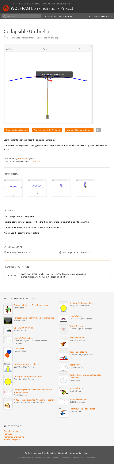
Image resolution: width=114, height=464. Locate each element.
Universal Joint (76, 388)
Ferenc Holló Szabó (35, 402)
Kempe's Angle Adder (23, 338)
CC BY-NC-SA (35, 161)
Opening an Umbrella (23, 328)
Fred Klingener (20, 395)
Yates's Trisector (76, 326)
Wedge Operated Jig (78, 352)
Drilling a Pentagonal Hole (81, 303)
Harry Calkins (20, 320)
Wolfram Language (42, 3)
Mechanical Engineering (14, 437)
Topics (48, 16)
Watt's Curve (75, 365)
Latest (57, 16)
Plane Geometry (11, 431)
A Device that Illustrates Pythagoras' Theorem (34, 400)
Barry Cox (18, 367)
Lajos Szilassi (87, 354)
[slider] (28, 49)
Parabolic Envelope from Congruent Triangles (34, 318)
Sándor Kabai (20, 330)
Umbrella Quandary (78, 399)
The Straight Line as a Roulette (82, 409)
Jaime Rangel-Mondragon (80, 328)
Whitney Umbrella (77, 338)
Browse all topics (11, 439)
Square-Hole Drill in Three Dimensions (31, 305)
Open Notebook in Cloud (17, 130)
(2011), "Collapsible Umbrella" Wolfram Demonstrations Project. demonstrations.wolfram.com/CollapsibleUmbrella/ (55, 275)
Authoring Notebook (100, 16)
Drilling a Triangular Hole (25, 364)
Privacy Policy (78, 458)
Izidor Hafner (19, 340)
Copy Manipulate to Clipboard (47, 130)
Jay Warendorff (76, 367)
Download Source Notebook (79, 130)
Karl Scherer (23, 158)
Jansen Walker (75, 316)
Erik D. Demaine (33, 340)
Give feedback (91, 458)
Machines (8, 434)
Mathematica (63, 3)
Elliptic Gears (19, 348)
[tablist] (57, 188)
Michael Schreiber (77, 340)
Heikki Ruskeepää (77, 402)
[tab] (13, 188)
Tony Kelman (75, 380)
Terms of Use (66, 458)
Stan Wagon (19, 308)
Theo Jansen (86, 319)
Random (67, 16)
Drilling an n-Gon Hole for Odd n (28, 376)
